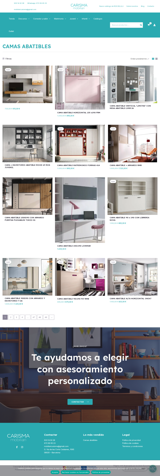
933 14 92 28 (19, 3)
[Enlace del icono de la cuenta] (154, 25)
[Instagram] (6, 8)
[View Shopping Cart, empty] (148, 25)
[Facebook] (5, 5)
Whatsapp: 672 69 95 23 (37, 3)
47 (34, 317)
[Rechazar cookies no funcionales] (157, 470)
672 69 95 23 (50, 443)
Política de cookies (130, 443)
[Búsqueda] (141, 25)
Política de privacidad (131, 440)
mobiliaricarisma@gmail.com (25, 9)
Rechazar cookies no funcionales (75, 472)
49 (46, 317)
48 (40, 317)
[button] (28, 19)
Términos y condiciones (132, 446)
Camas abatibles (90, 440)
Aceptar (55, 472)
